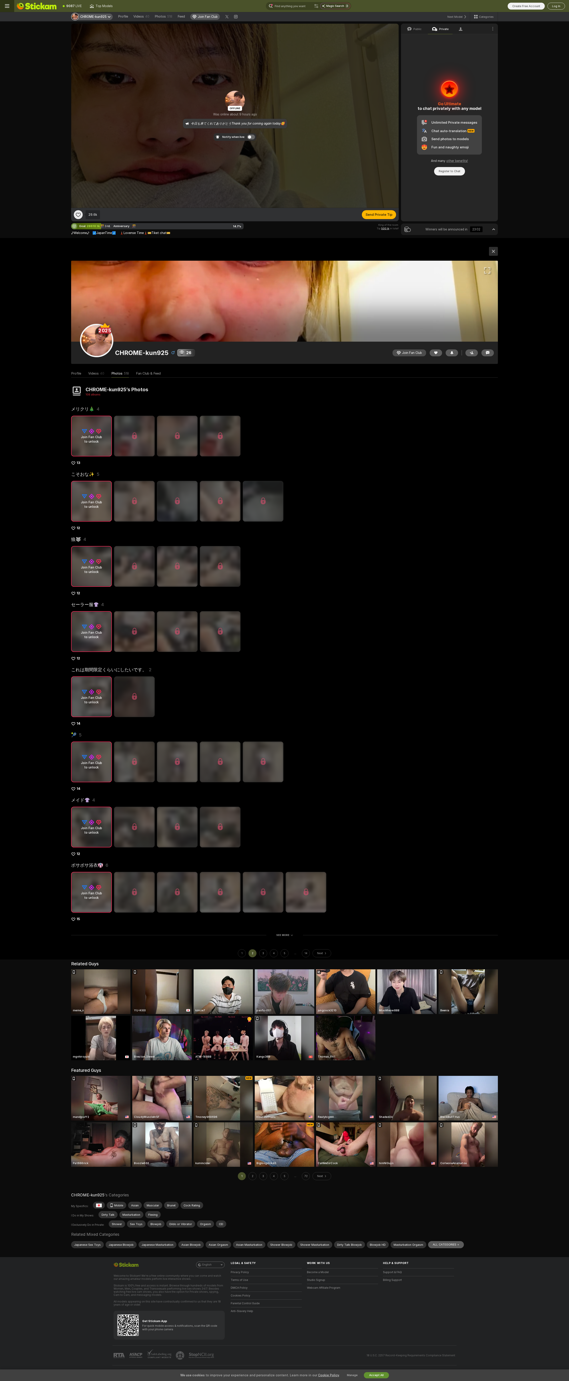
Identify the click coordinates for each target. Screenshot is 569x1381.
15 (78, 919)
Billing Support (392, 1280)
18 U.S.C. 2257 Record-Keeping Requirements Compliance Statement (411, 1355)
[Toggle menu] (7, 6)
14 (78, 724)
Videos (141, 16)
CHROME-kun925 (87, 1195)
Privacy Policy (240, 1272)
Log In (556, 6)
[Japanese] (99, 1205)
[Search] (316, 6)
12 (78, 528)
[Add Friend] (471, 352)
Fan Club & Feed (148, 373)
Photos (163, 16)
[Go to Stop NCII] (202, 1355)
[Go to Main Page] (36, 6)
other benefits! (457, 161)
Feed (181, 16)
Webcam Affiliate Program (323, 1287)
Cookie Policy (328, 1375)
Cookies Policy (240, 1295)
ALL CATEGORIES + (446, 1244)
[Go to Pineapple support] (180, 1355)
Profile (123, 16)
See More (282, 935)
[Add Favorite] (78, 214)
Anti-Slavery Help (242, 1311)
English (207, 1264)
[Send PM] (487, 352)
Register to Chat (449, 171)
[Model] (493, 251)
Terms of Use (239, 1280)
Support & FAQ (392, 1272)
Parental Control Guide (245, 1303)
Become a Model (318, 1272)
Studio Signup (316, 1280)
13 (78, 463)
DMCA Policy (239, 1287)
